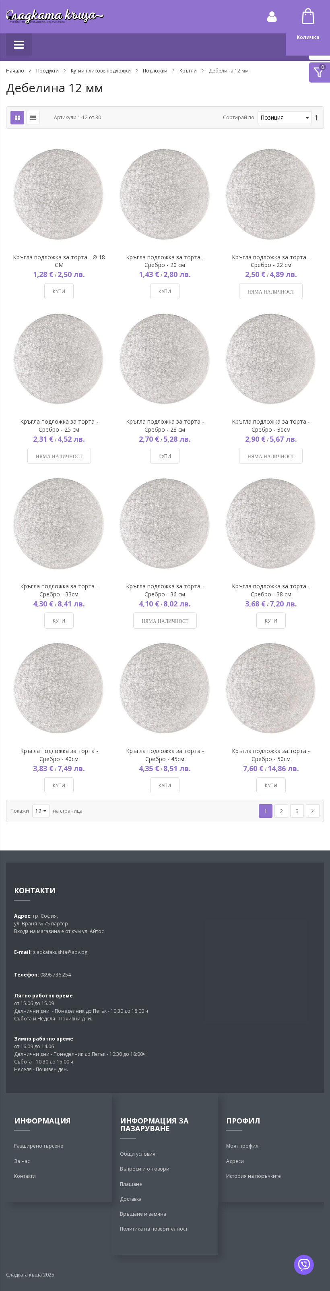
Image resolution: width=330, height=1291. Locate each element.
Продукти (48, 70)
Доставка (131, 1199)
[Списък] (33, 117)
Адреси (235, 1161)
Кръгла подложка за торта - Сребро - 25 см (59, 425)
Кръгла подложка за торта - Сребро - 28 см (165, 425)
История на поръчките (253, 1176)
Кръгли (188, 70)
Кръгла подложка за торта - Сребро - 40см (59, 754)
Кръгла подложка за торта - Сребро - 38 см (271, 590)
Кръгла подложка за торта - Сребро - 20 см (165, 261)
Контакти (25, 1176)
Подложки (156, 70)
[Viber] (304, 1265)
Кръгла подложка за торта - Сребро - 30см (271, 425)
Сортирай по (238, 117)
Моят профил (242, 1145)
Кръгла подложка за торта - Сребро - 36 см (165, 590)
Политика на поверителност (154, 1228)
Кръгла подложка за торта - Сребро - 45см (165, 754)
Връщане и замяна (143, 1213)
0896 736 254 (55, 974)
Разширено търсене (38, 1145)
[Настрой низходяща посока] (316, 118)
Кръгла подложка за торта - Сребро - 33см (59, 590)
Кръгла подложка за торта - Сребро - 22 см (271, 261)
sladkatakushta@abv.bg (60, 952)
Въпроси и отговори (144, 1168)
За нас (22, 1161)
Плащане (131, 1184)
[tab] (319, 72)
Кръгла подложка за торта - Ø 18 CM (59, 261)
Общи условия (137, 1153)
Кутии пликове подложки (101, 70)
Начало (15, 70)
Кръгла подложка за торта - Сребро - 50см (271, 754)
